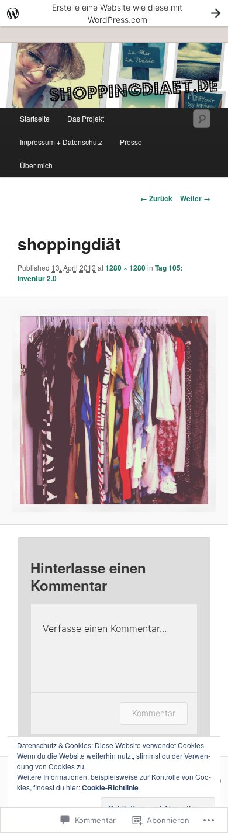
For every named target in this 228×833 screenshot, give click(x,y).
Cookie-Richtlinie (110, 787)
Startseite (35, 118)
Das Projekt (85, 118)
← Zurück (156, 198)
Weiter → (195, 198)
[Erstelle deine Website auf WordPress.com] (114, 13)
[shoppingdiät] (113, 410)
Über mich (36, 165)
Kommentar (153, 713)
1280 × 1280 (125, 267)
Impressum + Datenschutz (61, 142)
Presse (131, 142)
